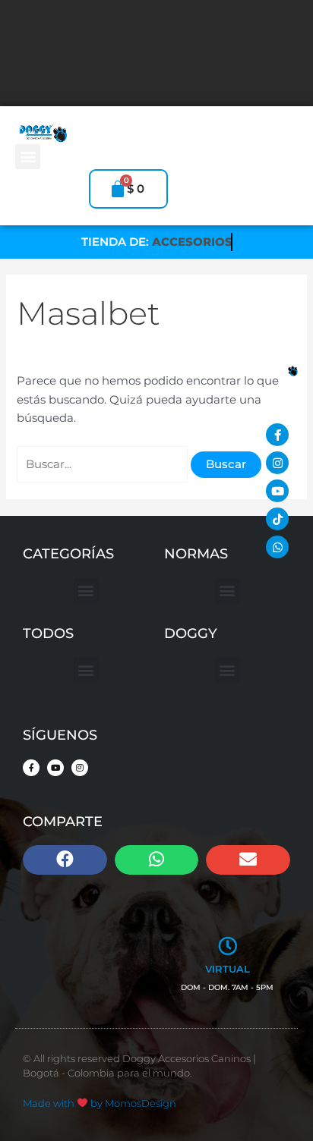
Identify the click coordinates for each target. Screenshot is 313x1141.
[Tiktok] (277, 519)
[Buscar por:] (104, 464)
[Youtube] (277, 490)
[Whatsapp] (277, 547)
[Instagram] (277, 462)
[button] (27, 156)
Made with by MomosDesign (99, 1103)
